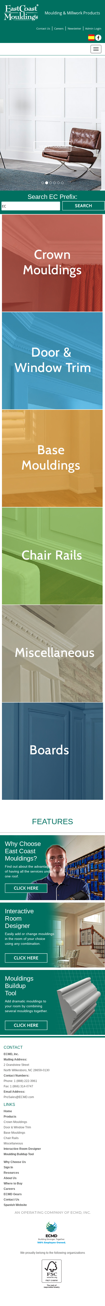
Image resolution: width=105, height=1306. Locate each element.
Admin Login (93, 28)
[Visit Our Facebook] (98, 38)
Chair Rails (11, 1138)
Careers (58, 28)
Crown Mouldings (15, 1122)
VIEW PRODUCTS (52, 146)
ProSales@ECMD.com (19, 1097)
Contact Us (43, 28)
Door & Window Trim (17, 1127)
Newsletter (74, 28)
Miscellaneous (13, 1143)
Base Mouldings (14, 1132)
